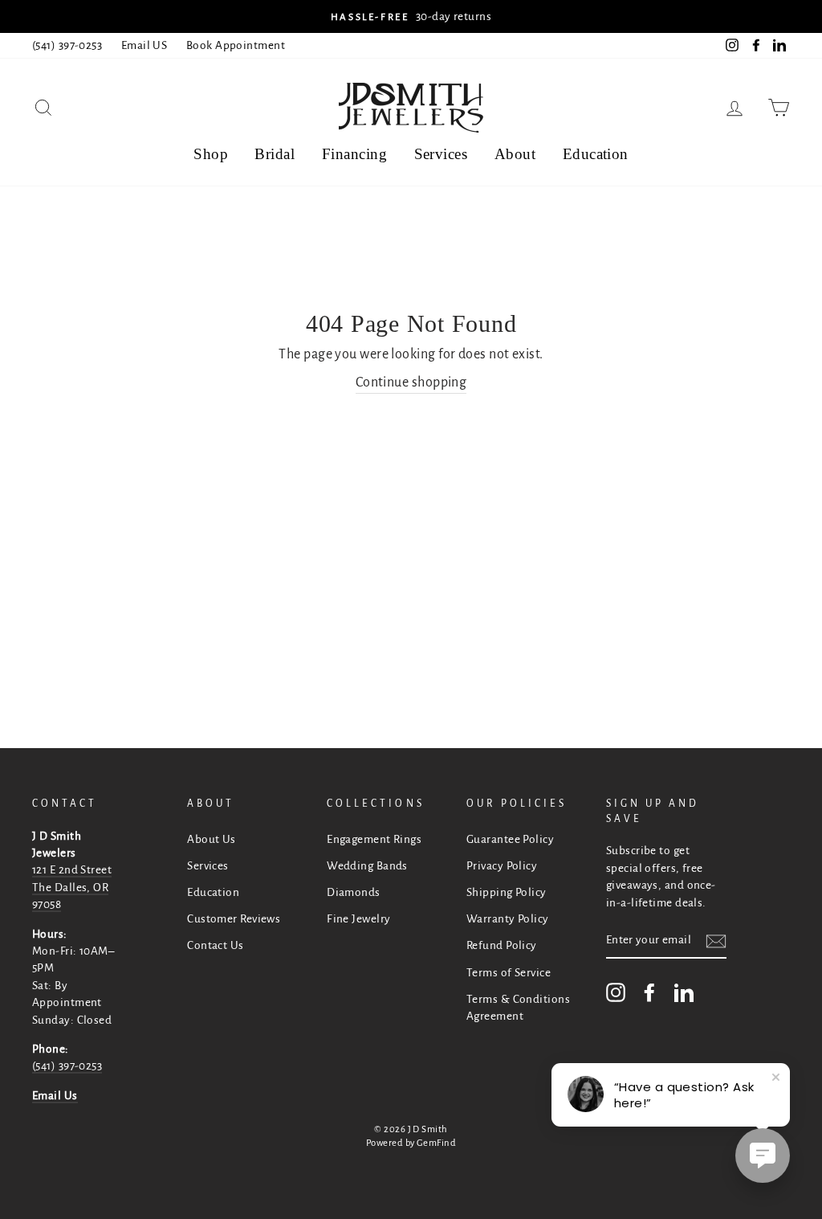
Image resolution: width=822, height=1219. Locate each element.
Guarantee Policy (510, 839)
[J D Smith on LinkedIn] (684, 992)
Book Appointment (235, 45)
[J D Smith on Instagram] (615, 992)
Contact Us (215, 945)
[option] (411, 16)
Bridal (274, 153)
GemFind (436, 1143)
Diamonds (353, 892)
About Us (211, 839)
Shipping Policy (506, 892)
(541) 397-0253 (67, 45)
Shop (210, 153)
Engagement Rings (374, 839)
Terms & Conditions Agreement (518, 1007)
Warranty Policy (507, 919)
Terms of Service (508, 973)
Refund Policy (501, 945)
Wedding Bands (367, 866)
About (514, 153)
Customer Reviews (233, 919)
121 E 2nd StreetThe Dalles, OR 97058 (72, 887)
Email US (144, 45)
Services (441, 153)
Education (596, 153)
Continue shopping (411, 382)
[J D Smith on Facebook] (649, 992)
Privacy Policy (501, 866)
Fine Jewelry (358, 919)
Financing (354, 153)
